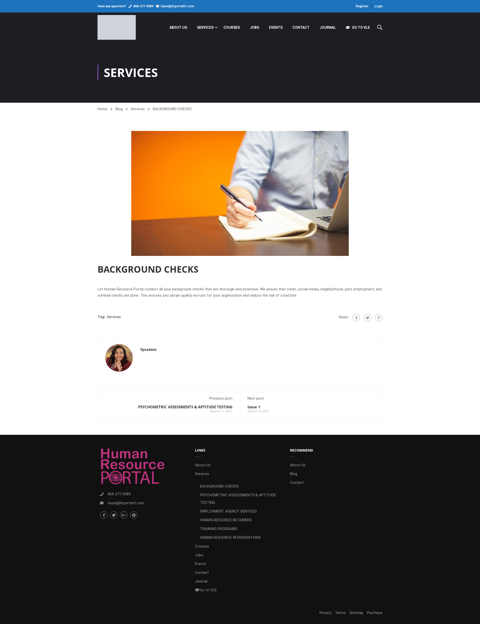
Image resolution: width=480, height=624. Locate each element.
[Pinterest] (378, 317)
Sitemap (356, 613)
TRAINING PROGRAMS (218, 529)
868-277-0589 (143, 6)
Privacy (325, 613)
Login (378, 6)
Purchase (374, 613)
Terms (340, 613)
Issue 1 (254, 406)
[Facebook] (356, 317)
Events (275, 27)
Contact (301, 27)
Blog (119, 109)
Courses (232, 27)
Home (103, 109)
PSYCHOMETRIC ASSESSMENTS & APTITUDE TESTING (185, 406)
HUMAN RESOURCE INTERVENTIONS (230, 537)
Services (205, 27)
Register (362, 6)
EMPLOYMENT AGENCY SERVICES (228, 511)
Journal (328, 27)
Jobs (254, 27)
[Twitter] (367, 317)
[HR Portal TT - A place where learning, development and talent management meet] (117, 27)
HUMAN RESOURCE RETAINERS (226, 520)
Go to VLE (361, 27)
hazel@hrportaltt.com (177, 6)
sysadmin (148, 350)
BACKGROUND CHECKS (219, 486)
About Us (178, 27)
